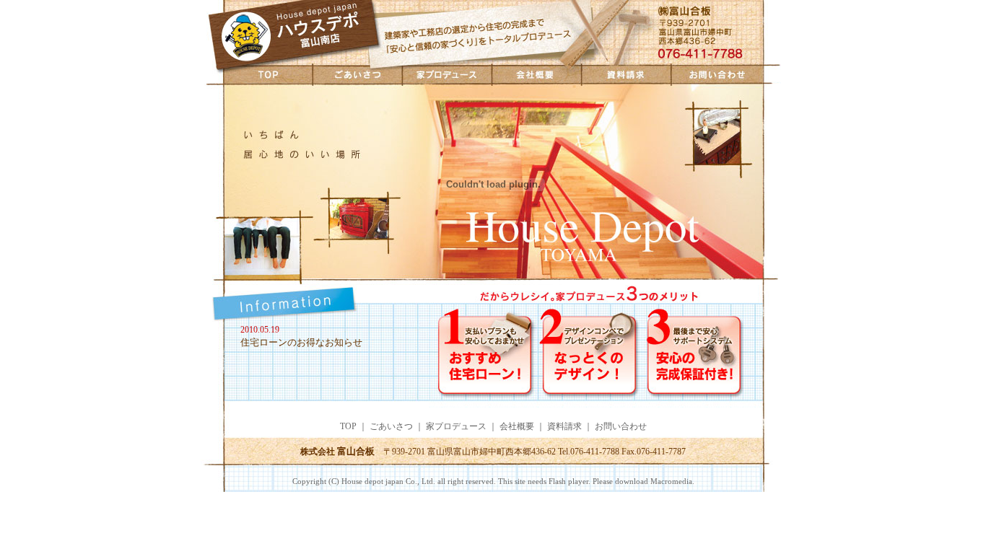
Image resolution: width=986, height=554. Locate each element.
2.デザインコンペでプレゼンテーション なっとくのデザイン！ (591, 357)
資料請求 (626, 74)
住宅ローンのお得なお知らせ (301, 342)
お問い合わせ (728, 74)
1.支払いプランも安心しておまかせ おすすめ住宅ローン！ (483, 357)
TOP (257, 74)
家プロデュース (447, 74)
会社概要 (537, 74)
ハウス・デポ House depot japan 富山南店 (292, 32)
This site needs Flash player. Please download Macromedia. (595, 481)
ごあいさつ (357, 74)
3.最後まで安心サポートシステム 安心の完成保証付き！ (715, 357)
